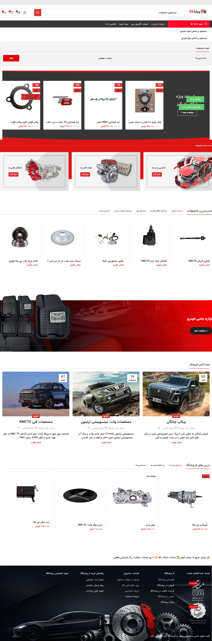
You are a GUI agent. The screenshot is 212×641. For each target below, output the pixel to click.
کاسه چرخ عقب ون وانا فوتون (23, 261)
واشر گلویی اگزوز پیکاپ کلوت (24, 122)
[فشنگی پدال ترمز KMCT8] (149, 238)
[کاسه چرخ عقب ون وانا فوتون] (20, 238)
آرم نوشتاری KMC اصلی (108, 122)
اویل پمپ (150, 525)
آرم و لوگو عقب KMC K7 (90, 525)
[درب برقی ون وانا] (27, 495)
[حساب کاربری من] (25, 12)
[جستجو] (37, 12)
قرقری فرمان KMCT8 (199, 261)
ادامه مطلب (176, 442)
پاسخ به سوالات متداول (128, 580)
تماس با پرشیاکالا (166, 596)
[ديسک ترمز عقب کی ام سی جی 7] (63, 238)
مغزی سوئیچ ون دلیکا (113, 261)
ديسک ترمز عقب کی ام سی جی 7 (64, 261)
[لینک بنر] (177, 171)
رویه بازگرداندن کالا (130, 585)
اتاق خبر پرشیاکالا (166, 580)
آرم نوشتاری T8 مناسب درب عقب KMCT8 (62, 123)
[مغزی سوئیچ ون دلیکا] (106, 238)
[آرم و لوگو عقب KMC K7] (79, 497)
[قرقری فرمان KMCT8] (192, 238)
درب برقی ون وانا (41, 522)
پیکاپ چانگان (176, 422)
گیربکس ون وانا (199, 525)
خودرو (176, 416)
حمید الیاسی (168, 428)
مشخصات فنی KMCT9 (35, 422)
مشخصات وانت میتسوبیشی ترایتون (106, 422)
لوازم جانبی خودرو (199, 319)
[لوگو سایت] (198, 12)
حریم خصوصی (132, 591)
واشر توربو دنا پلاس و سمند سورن (145, 122)
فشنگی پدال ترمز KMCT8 (154, 261)
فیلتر (11, 58)
